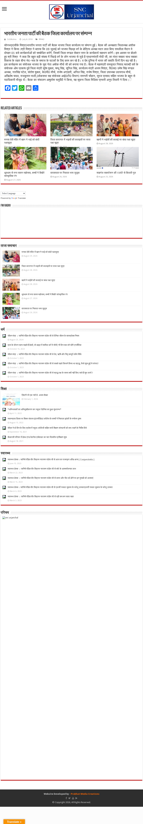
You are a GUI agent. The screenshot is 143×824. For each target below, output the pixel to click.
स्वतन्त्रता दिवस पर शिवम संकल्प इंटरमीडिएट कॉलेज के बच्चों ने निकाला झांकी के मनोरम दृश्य (44, 418)
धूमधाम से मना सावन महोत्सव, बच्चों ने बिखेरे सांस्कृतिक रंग (45, 294)
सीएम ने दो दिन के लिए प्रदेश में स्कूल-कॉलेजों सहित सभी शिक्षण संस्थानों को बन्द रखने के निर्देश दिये (47, 428)
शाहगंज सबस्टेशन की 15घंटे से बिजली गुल (116, 172)
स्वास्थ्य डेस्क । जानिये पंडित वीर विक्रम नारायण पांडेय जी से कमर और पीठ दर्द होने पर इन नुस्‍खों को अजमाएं (50, 478)
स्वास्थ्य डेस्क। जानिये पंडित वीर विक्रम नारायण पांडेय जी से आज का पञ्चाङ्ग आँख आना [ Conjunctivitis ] (51, 459)
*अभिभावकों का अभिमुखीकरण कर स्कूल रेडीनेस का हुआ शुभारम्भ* (34, 409)
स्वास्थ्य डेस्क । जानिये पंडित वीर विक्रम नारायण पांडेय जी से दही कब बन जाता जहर (41, 496)
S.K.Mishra (11, 39)
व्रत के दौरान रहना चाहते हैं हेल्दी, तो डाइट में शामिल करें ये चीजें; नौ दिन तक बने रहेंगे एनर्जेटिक (44, 345)
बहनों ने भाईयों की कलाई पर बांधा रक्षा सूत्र (116, 139)
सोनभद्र (41, 39)
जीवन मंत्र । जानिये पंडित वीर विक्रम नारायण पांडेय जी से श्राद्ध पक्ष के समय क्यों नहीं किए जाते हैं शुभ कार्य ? (50, 372)
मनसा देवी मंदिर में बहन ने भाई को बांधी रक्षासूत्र (40, 252)
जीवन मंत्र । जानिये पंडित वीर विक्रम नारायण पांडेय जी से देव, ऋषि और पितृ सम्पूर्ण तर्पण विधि (44, 354)
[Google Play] (76, 798)
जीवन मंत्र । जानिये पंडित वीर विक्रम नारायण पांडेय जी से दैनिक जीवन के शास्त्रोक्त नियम (43, 335)
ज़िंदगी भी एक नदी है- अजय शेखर (35, 395)
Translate (22, 198)
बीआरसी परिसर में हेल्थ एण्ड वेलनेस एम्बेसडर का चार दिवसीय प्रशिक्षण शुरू (37, 437)
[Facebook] (66, 798)
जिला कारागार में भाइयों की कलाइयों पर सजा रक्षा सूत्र (43, 266)
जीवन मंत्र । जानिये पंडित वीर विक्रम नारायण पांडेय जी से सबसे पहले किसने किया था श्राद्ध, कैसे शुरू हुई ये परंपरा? (53, 363)
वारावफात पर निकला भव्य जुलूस (65, 172)
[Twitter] (69, 798)
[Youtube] (73, 798)
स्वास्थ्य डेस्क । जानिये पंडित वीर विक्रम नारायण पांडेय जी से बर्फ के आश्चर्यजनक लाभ (42, 468)
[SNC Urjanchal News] (71, 11)
